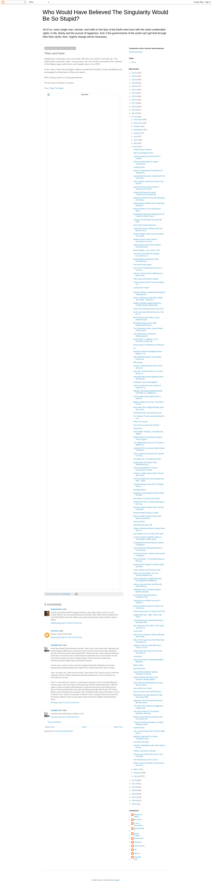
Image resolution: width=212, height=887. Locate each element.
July (135, 136)
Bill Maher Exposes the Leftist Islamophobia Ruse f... (144, 324)
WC (135, 850)
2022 (134, 86)
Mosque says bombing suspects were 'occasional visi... (148, 718)
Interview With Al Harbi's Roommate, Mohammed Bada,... (147, 517)
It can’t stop (137, 631)
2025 (134, 76)
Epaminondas (56, 609)
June (136, 140)
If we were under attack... (143, 265)
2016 (134, 107)
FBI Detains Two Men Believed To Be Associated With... (147, 696)
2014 (134, 113)
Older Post (118, 727)
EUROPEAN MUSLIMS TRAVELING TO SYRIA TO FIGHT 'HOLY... (148, 215)
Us (134, 348)
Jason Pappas (137, 834)
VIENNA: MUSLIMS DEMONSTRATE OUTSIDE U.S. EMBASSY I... (147, 392)
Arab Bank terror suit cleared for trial (147, 413)
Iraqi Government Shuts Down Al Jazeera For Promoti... (146, 188)
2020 (134, 93)
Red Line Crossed (140, 422)
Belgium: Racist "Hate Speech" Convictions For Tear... (145, 240)
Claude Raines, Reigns (142, 150)
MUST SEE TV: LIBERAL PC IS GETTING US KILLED (145, 340)
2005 (134, 804)
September (138, 130)
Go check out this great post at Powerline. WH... (145, 596)
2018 (134, 100)
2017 (134, 103)
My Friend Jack (139, 669)
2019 (134, 96)
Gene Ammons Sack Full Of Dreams (147, 692)
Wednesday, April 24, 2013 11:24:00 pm (66, 623)
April (136, 147)
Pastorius (55, 631)
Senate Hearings (135, 52)
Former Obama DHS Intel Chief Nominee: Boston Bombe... (145, 678)
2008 (134, 794)
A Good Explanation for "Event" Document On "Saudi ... (145, 469)
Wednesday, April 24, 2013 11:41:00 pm (66, 637)
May (135, 143)
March (136, 769)
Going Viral (137, 428)
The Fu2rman (139, 846)
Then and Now (139, 522)
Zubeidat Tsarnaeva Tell (142, 525)
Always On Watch (138, 816)
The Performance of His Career (145, 760)
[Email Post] (76, 594)
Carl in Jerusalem (138, 824)
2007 (134, 797)
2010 (134, 787)
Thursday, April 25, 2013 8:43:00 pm (65, 717)
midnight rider (56, 645)
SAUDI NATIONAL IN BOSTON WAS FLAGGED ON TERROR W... (147, 580)
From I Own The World (53, 88)
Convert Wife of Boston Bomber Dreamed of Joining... (145, 673)
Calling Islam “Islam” (141, 288)
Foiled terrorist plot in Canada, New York (149, 611)
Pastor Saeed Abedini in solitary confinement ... (145, 163)
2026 (134, 73)
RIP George (138, 362)
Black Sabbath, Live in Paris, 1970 (146, 250)
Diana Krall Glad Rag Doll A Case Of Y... (148, 309)
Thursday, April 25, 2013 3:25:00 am (65, 703)
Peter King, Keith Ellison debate (145, 279)
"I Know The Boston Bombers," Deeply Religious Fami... (148, 723)
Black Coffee (138, 665)
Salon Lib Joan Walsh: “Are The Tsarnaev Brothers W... (145, 574)
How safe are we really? (142, 688)
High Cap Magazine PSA (143, 153)
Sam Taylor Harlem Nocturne (144, 225)
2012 (134, 780)
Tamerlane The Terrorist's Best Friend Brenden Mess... (148, 702)
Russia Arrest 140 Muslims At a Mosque (148, 345)
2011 (134, 784)
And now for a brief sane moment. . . (147, 425)
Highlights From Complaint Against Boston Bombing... (147, 591)
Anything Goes (139, 167)
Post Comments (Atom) (64, 731)
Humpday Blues (139, 490)
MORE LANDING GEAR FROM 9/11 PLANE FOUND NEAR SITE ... (147, 304)
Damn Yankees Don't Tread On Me (147, 570)
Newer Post (49, 727)
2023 (134, 83)
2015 (134, 110)
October (137, 126)
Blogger (116, 880)
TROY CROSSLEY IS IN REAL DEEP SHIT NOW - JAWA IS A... (148, 299)
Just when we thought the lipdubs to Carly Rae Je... (146, 255)
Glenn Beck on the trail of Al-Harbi (146, 499)
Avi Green (138, 820)
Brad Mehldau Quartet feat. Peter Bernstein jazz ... (146, 260)
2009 (134, 790)
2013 (134, 117)
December (138, 120)
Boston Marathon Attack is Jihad (145, 513)
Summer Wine (139, 728)
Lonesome (137, 656)
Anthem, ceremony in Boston (144, 751)
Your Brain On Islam (141, 742)
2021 (134, 90)
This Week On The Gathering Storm (147, 459)
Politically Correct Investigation (145, 382)
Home (84, 727)
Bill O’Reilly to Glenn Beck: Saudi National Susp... (146, 319)
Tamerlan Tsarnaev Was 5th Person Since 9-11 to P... (147, 646)
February (137, 773)
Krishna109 (138, 838)
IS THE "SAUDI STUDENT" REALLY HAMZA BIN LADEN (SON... (147, 538)
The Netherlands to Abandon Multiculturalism (144, 335)
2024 (134, 80)
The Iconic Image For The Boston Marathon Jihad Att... (146, 712)
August (137, 133)
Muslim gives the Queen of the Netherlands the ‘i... (145, 463)
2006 (134, 801)
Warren (137, 853)
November (138, 123)
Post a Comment (54, 722)
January (137, 776)
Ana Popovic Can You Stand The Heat (148, 534)
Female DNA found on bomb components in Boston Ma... (145, 193)
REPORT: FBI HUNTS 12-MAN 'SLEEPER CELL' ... (145, 738)
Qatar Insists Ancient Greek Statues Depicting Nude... (147, 246)
